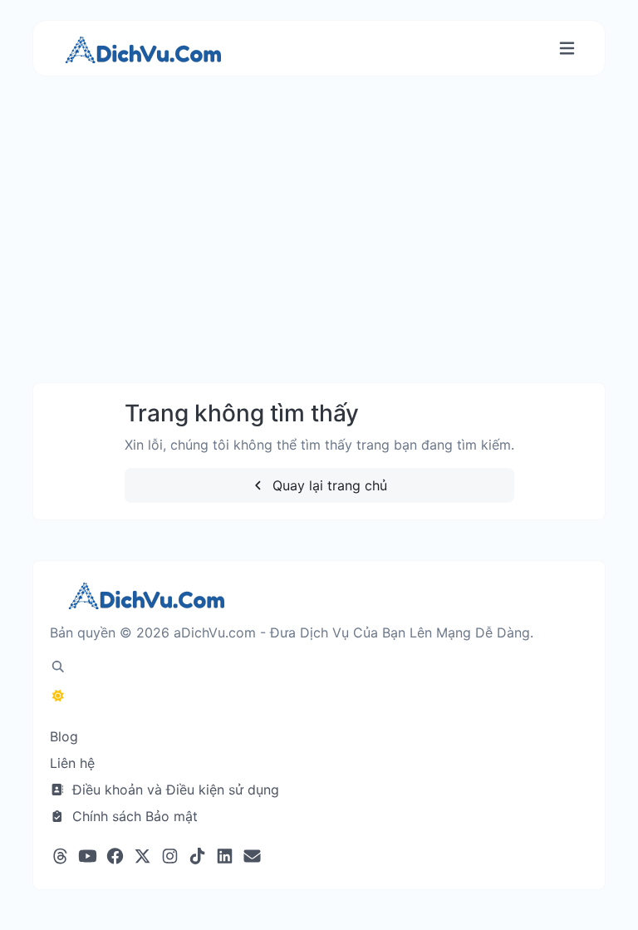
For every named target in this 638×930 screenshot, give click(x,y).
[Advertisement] (319, 246)
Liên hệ (72, 763)
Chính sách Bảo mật (133, 816)
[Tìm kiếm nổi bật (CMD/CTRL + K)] (58, 666)
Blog (64, 736)
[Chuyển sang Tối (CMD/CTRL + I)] (58, 695)
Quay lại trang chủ (327, 485)
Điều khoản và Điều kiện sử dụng (173, 789)
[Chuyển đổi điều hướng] (566, 48)
